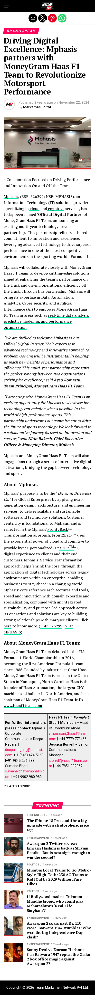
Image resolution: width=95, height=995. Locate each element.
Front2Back (57, 529)
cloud (34, 208)
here (7, 626)
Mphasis (11, 196)
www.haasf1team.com (23, 705)
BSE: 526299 (51, 626)
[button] (7, 6)
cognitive (55, 208)
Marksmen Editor (37, 107)
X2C (63, 548)
